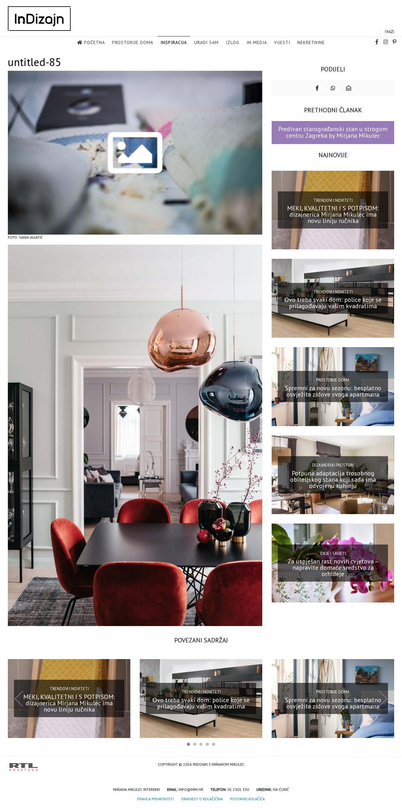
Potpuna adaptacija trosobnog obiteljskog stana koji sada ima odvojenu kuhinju (333, 479)
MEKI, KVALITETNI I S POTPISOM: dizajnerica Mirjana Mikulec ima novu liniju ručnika (333, 214)
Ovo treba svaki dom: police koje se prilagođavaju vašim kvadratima (333, 303)
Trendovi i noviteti (333, 200)
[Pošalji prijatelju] (348, 88)
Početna (94, 42)
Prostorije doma (132, 42)
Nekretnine (311, 42)
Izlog (232, 42)
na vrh (386, 765)
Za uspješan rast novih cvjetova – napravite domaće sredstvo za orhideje (333, 567)
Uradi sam (206, 42)
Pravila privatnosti (155, 798)
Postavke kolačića (247, 798)
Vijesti (282, 42)
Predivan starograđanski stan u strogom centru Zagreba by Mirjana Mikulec (333, 132)
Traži (389, 31)
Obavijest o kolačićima (202, 798)
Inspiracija (173, 42)
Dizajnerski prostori (333, 465)
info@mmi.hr (191, 789)
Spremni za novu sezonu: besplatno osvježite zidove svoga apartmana (333, 391)
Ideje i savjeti (333, 553)
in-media (257, 42)
